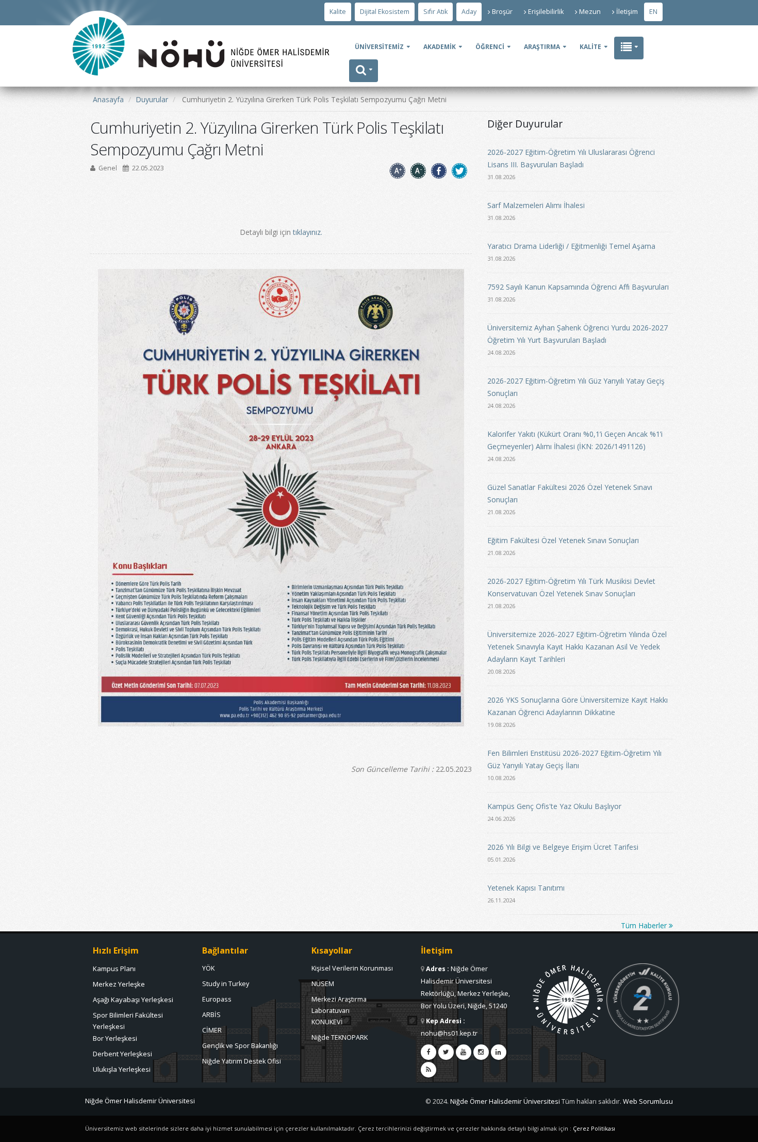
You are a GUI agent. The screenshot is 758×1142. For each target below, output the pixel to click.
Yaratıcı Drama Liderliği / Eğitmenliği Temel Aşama (571, 246)
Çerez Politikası (594, 1128)
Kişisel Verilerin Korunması (352, 968)
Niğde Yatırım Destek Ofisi (241, 1061)
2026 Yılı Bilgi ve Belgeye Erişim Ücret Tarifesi (562, 847)
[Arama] (363, 70)
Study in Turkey (225, 983)
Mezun (590, 11)
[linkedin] (498, 1052)
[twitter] (446, 1052)
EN (653, 11)
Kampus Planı (114, 968)
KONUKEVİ (327, 1022)
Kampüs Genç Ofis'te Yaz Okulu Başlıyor (554, 806)
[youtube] (463, 1052)
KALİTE (590, 46)
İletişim (627, 11)
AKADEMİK (439, 46)
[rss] (428, 1069)
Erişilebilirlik (546, 11)
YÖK (208, 968)
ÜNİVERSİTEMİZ (379, 46)
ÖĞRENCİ (489, 46)
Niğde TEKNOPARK (339, 1037)
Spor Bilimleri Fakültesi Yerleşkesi (128, 1017)
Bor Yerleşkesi (115, 1038)
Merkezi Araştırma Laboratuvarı (339, 1002)
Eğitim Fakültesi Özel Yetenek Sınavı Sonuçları (563, 540)
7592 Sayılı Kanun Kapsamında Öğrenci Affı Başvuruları (578, 287)
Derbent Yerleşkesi (122, 1053)
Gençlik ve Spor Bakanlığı (240, 1045)
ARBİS (211, 1014)
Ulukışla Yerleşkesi (122, 1069)
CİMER (212, 1030)
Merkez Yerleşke (119, 984)
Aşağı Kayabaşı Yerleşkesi (133, 999)
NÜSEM (322, 983)
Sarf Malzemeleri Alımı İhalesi (536, 205)
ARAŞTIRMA (542, 46)
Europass (217, 999)
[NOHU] (98, 106)
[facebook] (428, 1052)
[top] (740, 1129)
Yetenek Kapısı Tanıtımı (526, 888)
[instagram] (481, 1052)
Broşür (502, 11)
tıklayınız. (307, 232)
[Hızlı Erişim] (629, 48)
